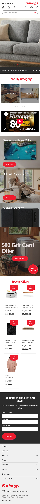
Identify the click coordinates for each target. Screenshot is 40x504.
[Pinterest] (9, 500)
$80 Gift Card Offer (17, 248)
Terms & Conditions (17, 497)
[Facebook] (2, 500)
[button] (13, 64)
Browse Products (10, 3)
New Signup (33, 269)
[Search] (35, 12)
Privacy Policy (6, 497)
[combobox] (20, 12)
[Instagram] (6, 500)
